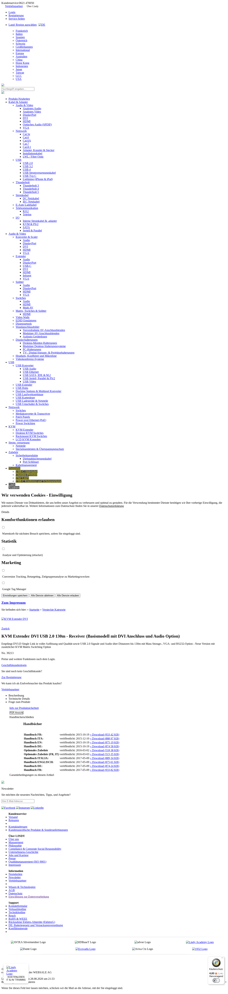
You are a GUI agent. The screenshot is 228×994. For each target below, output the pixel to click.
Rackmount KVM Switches (31, 436)
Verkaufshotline (17, 909)
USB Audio (29, 368)
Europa (20, 53)
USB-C (27, 265)
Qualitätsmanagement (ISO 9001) (27, 861)
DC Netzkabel (31, 198)
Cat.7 (26, 143)
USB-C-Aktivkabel (27, 471)
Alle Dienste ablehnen (42, 595)
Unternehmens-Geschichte (23, 852)
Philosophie (15, 845)
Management (16, 842)
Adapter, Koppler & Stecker (38, 150)
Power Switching (25, 423)
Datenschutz (15, 893)
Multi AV (28, 307)
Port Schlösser (31, 461)
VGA (26, 127)
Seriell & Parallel (32, 230)
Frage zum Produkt (19, 701)
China (19, 59)
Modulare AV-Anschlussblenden (41, 333)
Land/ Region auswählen (23, 24)
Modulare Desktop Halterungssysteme (44, 346)
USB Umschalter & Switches (32, 404)
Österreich (21, 40)
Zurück (5, 628)
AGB (12, 890)
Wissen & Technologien (22, 887)
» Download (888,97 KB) (104, 738)
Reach (12, 915)
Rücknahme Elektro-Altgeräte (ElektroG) (32, 921)
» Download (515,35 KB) (104, 754)
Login (12, 12)
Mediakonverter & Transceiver (33, 413)
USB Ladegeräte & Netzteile (32, 400)
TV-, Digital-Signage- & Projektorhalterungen (48, 352)
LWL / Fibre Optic (33, 156)
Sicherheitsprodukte (27, 455)
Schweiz (20, 43)
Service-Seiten (17, 18)
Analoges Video (32, 111)
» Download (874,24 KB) (104, 765)
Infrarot (27, 275)
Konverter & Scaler (27, 236)
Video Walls (22, 317)
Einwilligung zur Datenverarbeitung (29, 896)
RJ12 (26, 211)
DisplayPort (29, 114)
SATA (26, 227)
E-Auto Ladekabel (26, 204)
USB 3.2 (28, 166)
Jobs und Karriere (18, 855)
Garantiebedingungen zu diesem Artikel (31, 774)
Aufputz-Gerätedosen (35, 336)
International (23, 50)
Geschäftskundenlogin (14, 665)
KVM (12, 426)
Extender (21, 256)
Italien (19, 34)
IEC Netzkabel (31, 201)
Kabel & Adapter (18, 102)
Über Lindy (32, 6)
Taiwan (20, 72)
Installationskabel (32, 153)
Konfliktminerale (18, 928)
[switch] (216, 980)
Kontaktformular (18, 905)
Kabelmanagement (26, 465)
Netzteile (21, 445)
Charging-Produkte (26, 474)
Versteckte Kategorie (54, 609)
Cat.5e (26, 134)
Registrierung (16, 15)
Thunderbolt (23, 182)
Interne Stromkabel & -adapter (40, 220)
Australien (21, 56)
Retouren (14, 820)
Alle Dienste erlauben (68, 595)
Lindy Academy (14, 486)
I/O (17, 217)
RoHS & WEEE (18, 918)
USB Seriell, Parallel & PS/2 (39, 378)
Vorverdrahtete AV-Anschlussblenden (44, 330)
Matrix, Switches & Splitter (31, 310)
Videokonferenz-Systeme (30, 359)
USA (19, 78)
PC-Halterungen (32, 349)
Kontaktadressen (18, 826)
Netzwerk (21, 130)
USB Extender (24, 384)
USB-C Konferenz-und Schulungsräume (38, 481)
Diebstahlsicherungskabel (37, 458)
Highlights (14, 468)
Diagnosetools (24, 323)
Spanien (20, 37)
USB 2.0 (28, 163)
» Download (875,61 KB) (104, 762)
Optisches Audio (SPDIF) (37, 124)
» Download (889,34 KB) (104, 758)
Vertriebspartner (14, 6)
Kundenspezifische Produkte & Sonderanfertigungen (38, 829)
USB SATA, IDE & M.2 (37, 375)
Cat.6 (26, 137)
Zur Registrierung (11, 677)
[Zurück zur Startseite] (2, 85)
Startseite (34, 609)
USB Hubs (22, 387)
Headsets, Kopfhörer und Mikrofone (36, 355)
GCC (19, 75)
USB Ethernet (31, 371)
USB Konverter (24, 365)
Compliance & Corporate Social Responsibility (35, 848)
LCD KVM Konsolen (28, 439)
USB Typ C (29, 175)
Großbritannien (24, 46)
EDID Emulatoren (26, 320)
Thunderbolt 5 (31, 191)
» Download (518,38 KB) (104, 750)
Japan (19, 69)
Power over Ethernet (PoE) (31, 420)
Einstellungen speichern (15, 595)
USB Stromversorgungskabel (39, 172)
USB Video (29, 381)
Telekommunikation (27, 208)
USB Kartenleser (25, 397)
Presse (12, 858)
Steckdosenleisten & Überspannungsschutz (40, 449)
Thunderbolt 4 (31, 188)
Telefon (27, 214)
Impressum (15, 864)
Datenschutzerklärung (111, 505)
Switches (21, 298)
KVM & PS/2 (30, 224)
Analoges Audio (32, 108)
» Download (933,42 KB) (104, 734)
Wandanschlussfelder (27, 326)
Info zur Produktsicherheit (24, 707)
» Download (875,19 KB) (104, 742)
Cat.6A (27, 140)
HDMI (26, 121)
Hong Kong (22, 62)
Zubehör (13, 452)
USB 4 (27, 169)
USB (18, 159)
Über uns (14, 839)
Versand (13, 817)
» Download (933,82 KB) (104, 769)
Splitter (20, 281)
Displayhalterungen (27, 339)
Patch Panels (23, 416)
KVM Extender (24, 429)
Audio (26, 240)
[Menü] (222, 959)
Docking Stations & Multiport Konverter (38, 391)
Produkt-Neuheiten (19, 98)
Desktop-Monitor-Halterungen (40, 342)
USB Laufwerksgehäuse (29, 394)
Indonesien (22, 66)
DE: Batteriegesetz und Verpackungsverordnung (36, 925)
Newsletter (15, 877)
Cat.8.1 (27, 147)
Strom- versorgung (19, 442)
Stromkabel (22, 195)
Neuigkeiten (15, 874)
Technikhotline (17, 912)
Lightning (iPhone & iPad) (38, 179)
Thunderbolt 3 (31, 185)
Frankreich (22, 30)
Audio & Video (24, 105)
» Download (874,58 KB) (104, 746)
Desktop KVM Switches (29, 432)
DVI (25, 118)
